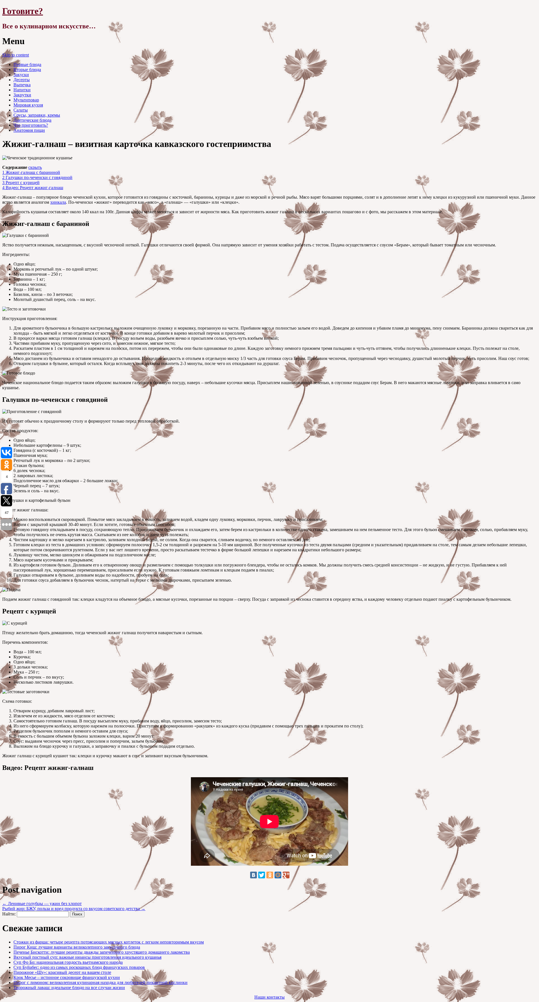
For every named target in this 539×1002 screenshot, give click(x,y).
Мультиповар (26, 100)
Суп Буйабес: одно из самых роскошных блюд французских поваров (79, 967)
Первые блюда (27, 64)
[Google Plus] (286, 875)
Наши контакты (269, 997)
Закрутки (22, 94)
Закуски (21, 74)
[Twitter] (261, 875)
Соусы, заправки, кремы (36, 115)
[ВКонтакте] (253, 875)
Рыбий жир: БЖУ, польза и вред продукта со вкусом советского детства (73, 908)
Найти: (9, 914)
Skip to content (15, 55)
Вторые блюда (27, 69)
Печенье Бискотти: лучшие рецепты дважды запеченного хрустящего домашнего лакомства (101, 952)
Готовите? (22, 11)
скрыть (35, 167)
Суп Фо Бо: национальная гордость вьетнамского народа (68, 962)
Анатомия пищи (29, 130)
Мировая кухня (28, 105)
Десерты (21, 79)
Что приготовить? (30, 125)
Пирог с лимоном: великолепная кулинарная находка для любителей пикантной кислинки (100, 982)
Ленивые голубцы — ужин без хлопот (42, 903)
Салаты (20, 110)
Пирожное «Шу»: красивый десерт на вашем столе (62, 972)
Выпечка (22, 84)
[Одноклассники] (269, 875)
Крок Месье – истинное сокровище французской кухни (66, 977)
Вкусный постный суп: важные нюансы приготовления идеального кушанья (87, 957)
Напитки (22, 89)
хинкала (58, 202)
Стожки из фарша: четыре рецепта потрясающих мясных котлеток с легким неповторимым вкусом (108, 942)
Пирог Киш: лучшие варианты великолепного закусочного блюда (76, 947)
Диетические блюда (32, 120)
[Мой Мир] (278, 875)
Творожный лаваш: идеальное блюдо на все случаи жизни (69, 987)
